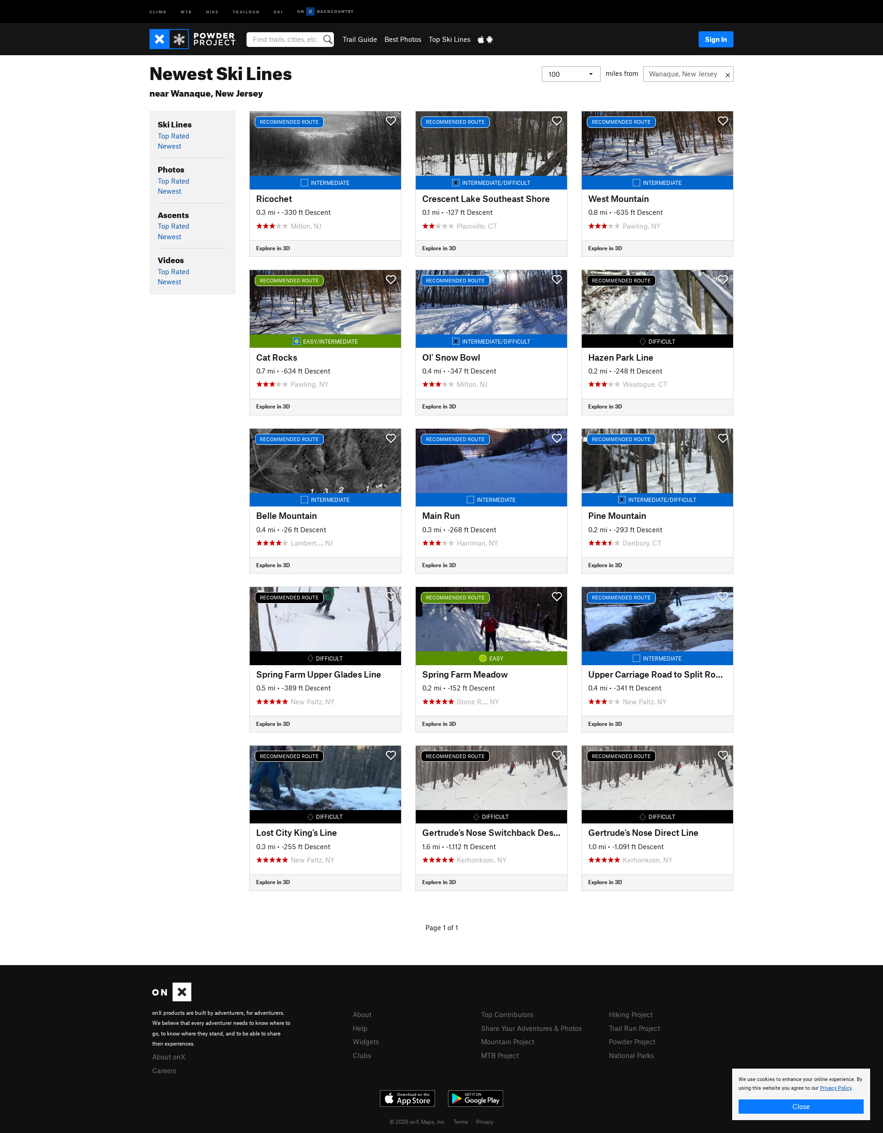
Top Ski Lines (449, 39)
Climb (158, 11)
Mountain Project (507, 1041)
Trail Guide (360, 39)
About (362, 1014)
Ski (278, 11)
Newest (169, 146)
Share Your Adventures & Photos (531, 1028)
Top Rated (173, 136)
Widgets (366, 1041)
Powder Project (632, 1041)
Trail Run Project (634, 1028)
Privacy (484, 1121)
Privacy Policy (836, 1088)
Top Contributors (507, 1014)
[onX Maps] (171, 999)
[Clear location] (728, 74)
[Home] (197, 39)
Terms (460, 1121)
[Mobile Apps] (485, 39)
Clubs (362, 1055)
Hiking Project (631, 1014)
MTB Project (500, 1055)
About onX (168, 1056)
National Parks (631, 1055)
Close (801, 1106)
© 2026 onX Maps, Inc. (418, 1121)
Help (360, 1028)
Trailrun (246, 11)
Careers (164, 1070)
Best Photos (402, 39)
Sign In (716, 39)
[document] (801, 1094)
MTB (186, 11)
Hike (212, 11)
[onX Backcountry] (325, 11)
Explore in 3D (273, 248)
